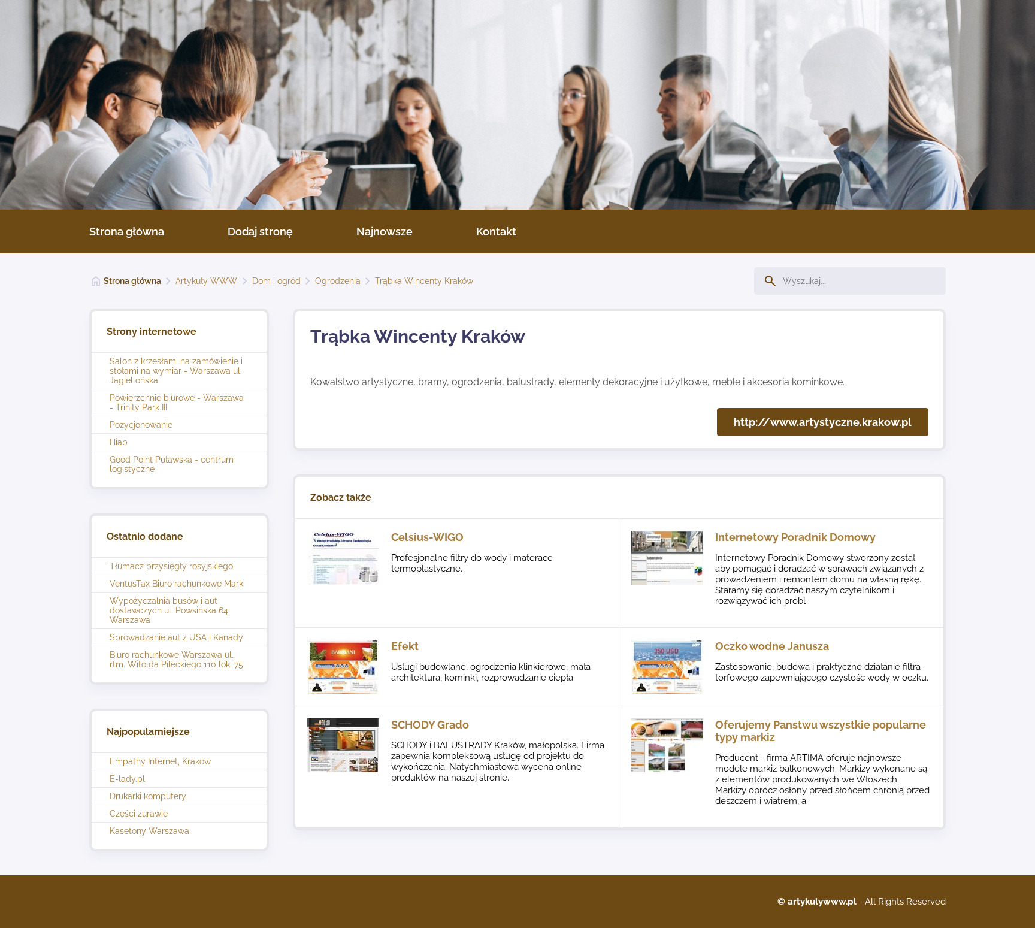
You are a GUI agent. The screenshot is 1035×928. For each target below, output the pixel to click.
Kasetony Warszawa (149, 831)
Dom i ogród (276, 281)
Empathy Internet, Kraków (160, 761)
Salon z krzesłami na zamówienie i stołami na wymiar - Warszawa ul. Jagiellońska (176, 370)
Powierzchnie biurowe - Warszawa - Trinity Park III (177, 402)
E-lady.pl (127, 779)
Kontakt (496, 231)
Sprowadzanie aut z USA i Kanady (176, 637)
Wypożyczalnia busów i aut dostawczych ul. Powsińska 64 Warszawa (169, 610)
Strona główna (126, 231)
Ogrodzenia (338, 281)
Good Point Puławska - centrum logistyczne (172, 464)
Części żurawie (139, 813)
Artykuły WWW (206, 281)
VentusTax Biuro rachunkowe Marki (177, 583)
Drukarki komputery (148, 796)
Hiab (119, 442)
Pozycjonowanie (141, 425)
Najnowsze (384, 231)
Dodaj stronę (260, 231)
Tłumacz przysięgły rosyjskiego (171, 566)
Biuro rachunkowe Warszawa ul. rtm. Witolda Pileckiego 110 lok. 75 (176, 659)
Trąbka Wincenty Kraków (424, 281)
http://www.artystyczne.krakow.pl (823, 422)
